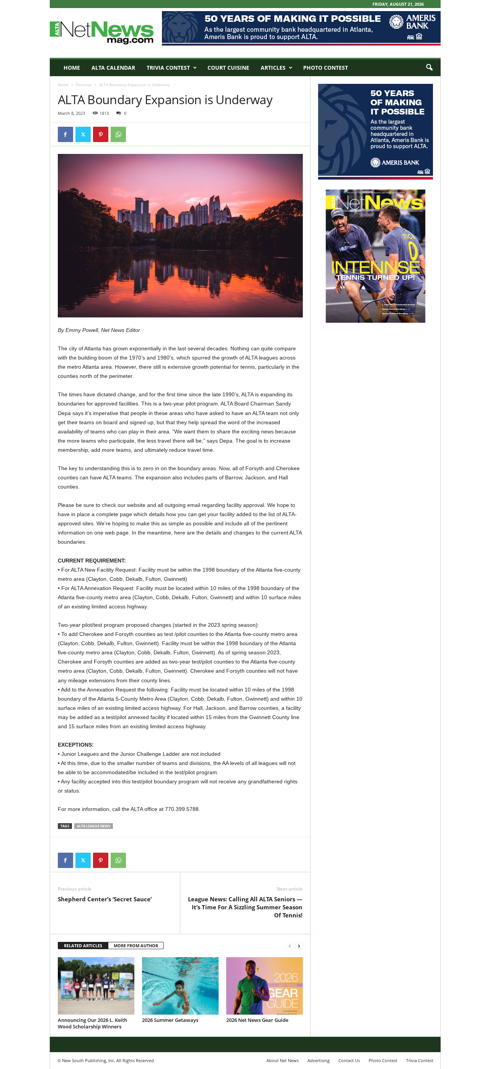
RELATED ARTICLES (83, 945)
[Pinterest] (100, 134)
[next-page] (299, 946)
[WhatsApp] (118, 134)
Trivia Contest (168, 67)
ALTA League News (93, 826)
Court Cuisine (228, 67)
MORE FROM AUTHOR (136, 945)
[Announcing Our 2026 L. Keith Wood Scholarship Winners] (96, 986)
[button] (429, 67)
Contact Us (349, 1060)
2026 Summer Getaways (170, 1020)
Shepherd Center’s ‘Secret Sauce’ (105, 899)
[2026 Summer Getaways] (180, 986)
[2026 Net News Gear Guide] (264, 986)
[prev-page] (290, 946)
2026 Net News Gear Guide (257, 1020)
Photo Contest (325, 67)
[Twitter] (83, 134)
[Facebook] (65, 134)
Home (72, 67)
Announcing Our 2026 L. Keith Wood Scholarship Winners (92, 1023)
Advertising (318, 1060)
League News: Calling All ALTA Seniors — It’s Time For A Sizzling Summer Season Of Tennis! (245, 907)
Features (84, 84)
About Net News (282, 1060)
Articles (273, 67)
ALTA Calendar (113, 67)
